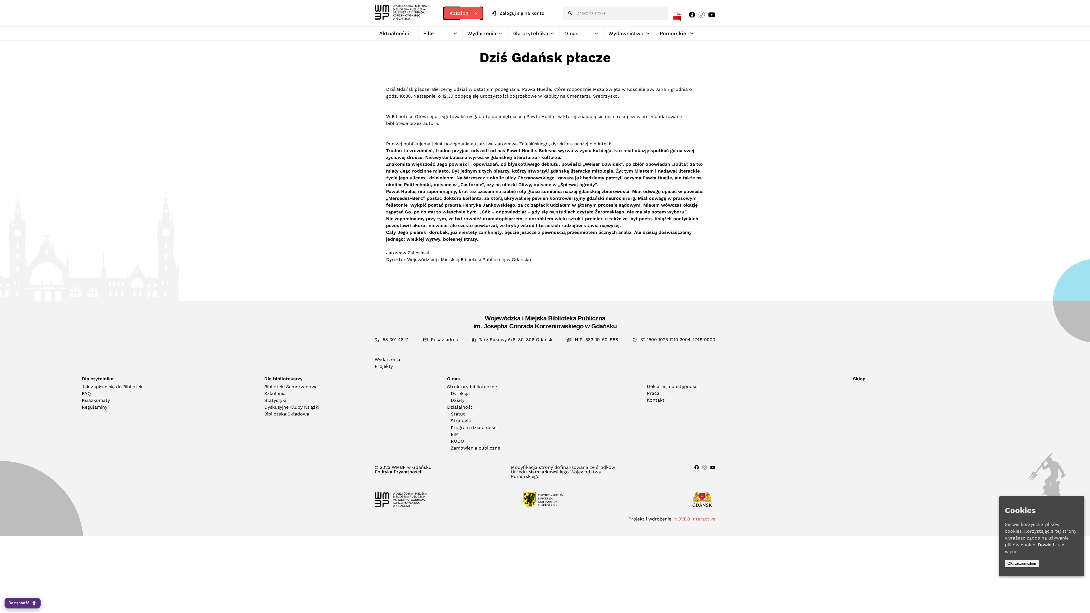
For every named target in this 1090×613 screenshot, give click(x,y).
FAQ (86, 393)
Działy (457, 400)
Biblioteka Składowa (286, 414)
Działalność (460, 407)
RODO (457, 441)
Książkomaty (96, 400)
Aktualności (394, 33)
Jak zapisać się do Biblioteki (113, 386)
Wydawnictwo (625, 33)
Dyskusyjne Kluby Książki (291, 407)
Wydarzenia (481, 33)
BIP (454, 434)
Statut (458, 414)
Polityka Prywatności (398, 472)
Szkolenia (275, 393)
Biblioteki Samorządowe (291, 386)
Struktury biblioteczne (472, 386)
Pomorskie (673, 33)
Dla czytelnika (530, 33)
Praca (653, 393)
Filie (428, 33)
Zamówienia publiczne (475, 448)
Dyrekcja (460, 393)
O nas (571, 33)
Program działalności (474, 427)
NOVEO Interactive (694, 519)
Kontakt (656, 400)
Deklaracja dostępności (673, 386)
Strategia (461, 420)
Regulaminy (94, 407)
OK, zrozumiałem (1021, 563)
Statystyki (275, 400)
